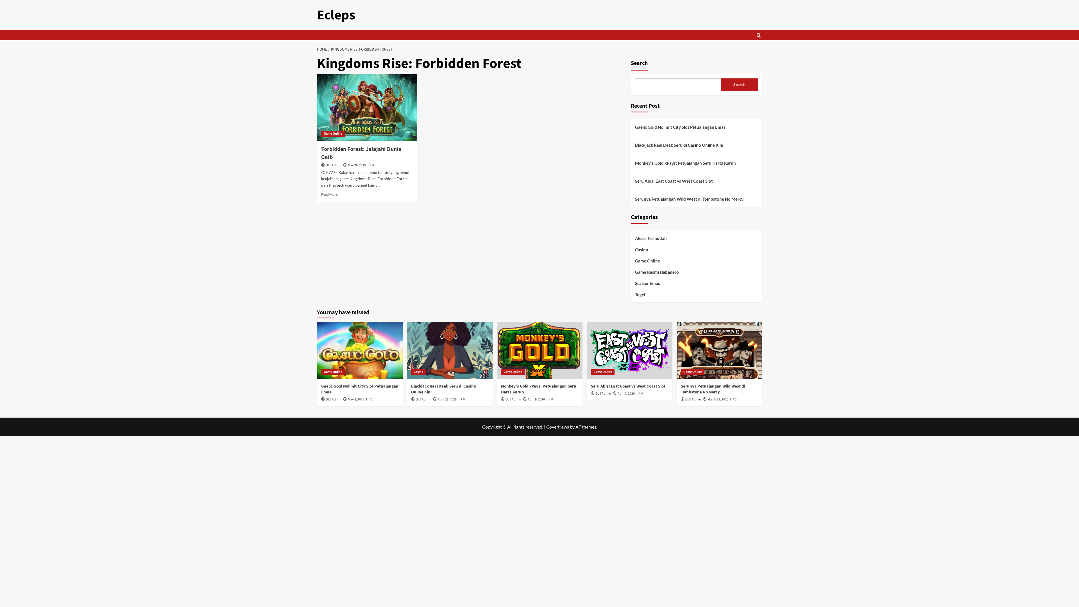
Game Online (333, 133)
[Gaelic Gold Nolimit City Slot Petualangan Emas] (360, 350)
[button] (758, 35)
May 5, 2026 (356, 399)
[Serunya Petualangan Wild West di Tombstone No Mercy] (719, 350)
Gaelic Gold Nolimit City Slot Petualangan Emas (680, 127)
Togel (640, 294)
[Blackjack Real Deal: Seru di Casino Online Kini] (450, 350)
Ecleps (336, 15)
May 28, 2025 (357, 165)
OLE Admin (333, 165)
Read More (329, 194)
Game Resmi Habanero (657, 272)
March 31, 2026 (718, 399)
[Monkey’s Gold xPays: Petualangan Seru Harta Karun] (539, 350)
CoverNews (557, 426)
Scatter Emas (647, 283)
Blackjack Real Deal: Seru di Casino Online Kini (679, 145)
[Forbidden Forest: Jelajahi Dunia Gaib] (367, 107)
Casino (641, 249)
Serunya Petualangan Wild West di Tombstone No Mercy (689, 198)
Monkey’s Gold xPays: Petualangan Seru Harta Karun (685, 163)
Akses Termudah (651, 238)
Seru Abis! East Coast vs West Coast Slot (674, 181)
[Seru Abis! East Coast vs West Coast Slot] (629, 350)
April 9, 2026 (536, 399)
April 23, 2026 (447, 399)
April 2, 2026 (626, 393)
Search (639, 63)
